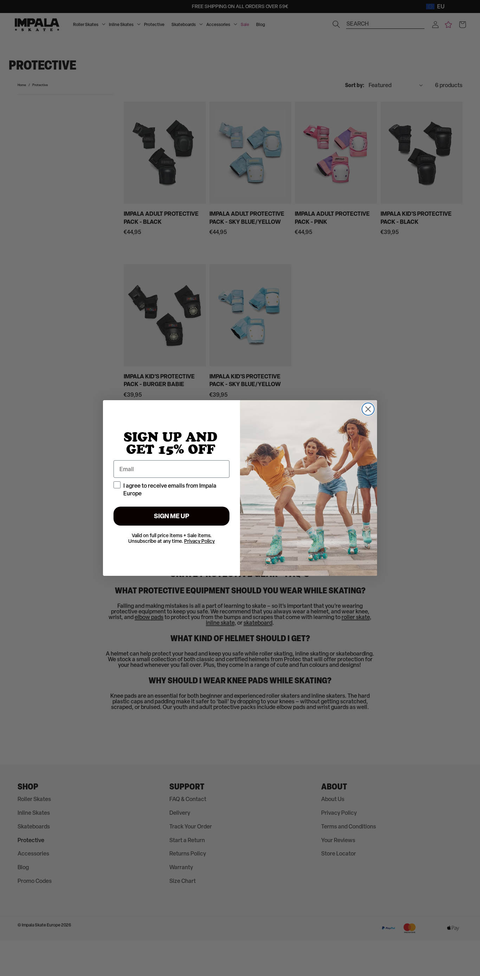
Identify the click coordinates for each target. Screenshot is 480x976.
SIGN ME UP (171, 516)
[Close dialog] (368, 409)
